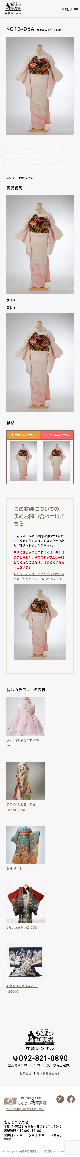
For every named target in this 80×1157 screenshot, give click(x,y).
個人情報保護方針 (49, 1073)
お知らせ (25, 1073)
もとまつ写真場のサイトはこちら (25, 1109)
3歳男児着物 (22, 927)
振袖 (15, 868)
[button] (67, 9)
